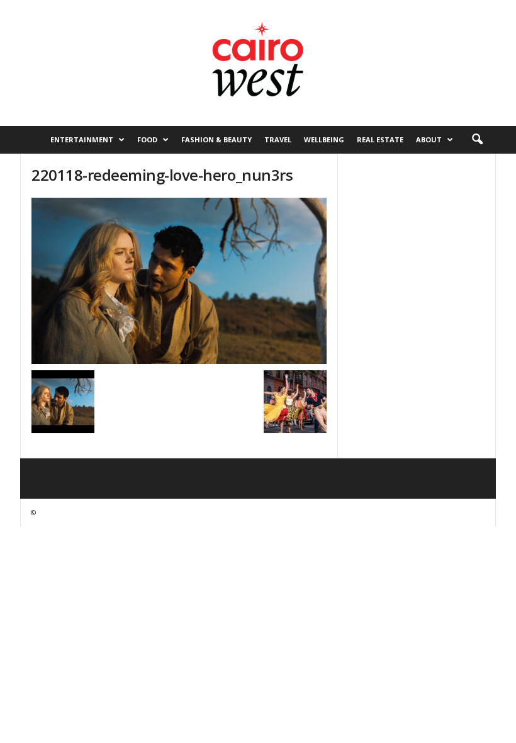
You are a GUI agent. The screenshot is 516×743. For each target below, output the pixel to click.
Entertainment (81, 139)
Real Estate (380, 139)
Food (147, 139)
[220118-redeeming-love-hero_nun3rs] (179, 281)
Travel (277, 139)
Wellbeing (324, 139)
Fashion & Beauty (216, 139)
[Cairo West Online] (258, 63)
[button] (477, 140)
